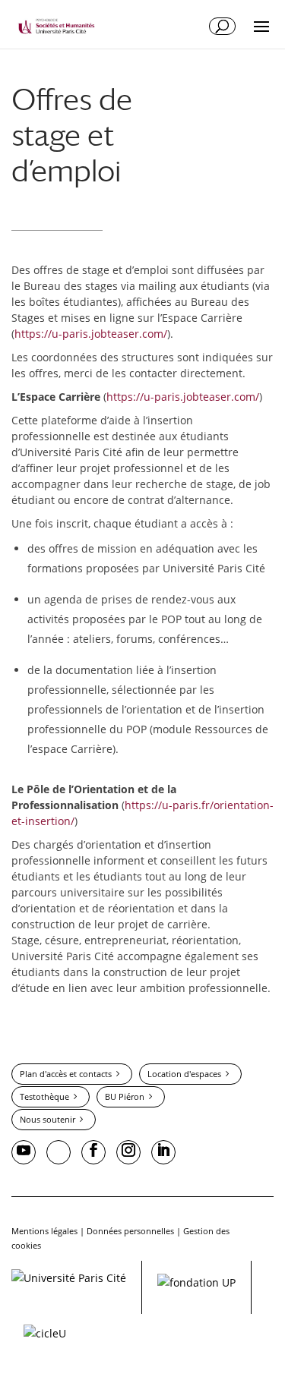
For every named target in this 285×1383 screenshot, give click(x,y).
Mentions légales (44, 1231)
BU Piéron (124, 1096)
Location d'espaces (184, 1073)
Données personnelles (130, 1231)
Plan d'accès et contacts (66, 1073)
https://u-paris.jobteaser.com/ (90, 333)
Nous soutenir (47, 1119)
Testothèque (44, 1096)
